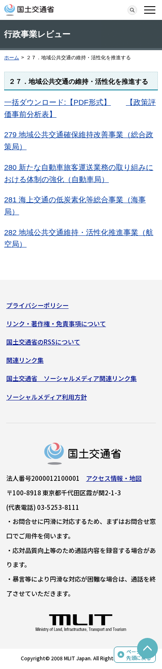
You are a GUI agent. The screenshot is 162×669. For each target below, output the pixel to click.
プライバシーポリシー (37, 305)
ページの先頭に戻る (138, 655)
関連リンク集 (25, 360)
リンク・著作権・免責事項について (56, 323)
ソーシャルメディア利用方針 (46, 397)
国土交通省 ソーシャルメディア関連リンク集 (71, 378)
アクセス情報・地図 (114, 478)
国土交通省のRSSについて (43, 341)
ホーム (11, 58)
